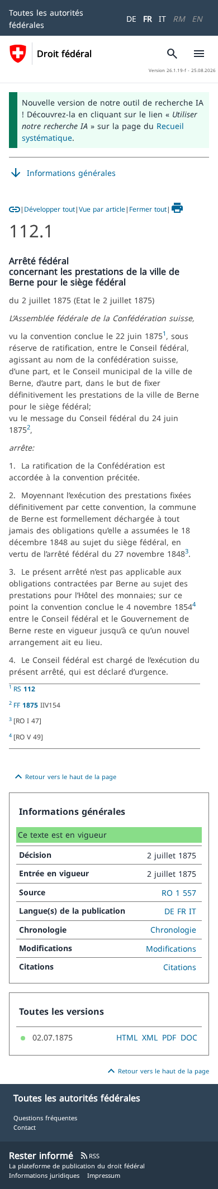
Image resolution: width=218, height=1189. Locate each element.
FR (147, 18)
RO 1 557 (179, 892)
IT (162, 18)
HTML (127, 1037)
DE (131, 18)
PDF (169, 1037)
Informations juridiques (44, 1175)
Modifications (171, 948)
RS (24, 688)
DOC (189, 1037)
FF (25, 704)
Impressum (103, 1175)
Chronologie (173, 929)
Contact (24, 1127)
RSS (89, 1156)
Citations (179, 967)
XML (150, 1037)
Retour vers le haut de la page (64, 777)
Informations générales (62, 173)
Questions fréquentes (45, 1118)
